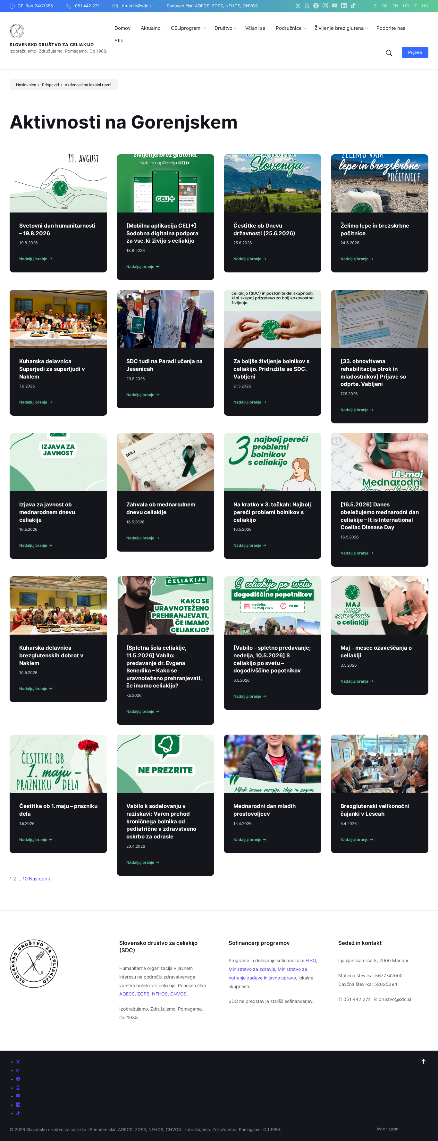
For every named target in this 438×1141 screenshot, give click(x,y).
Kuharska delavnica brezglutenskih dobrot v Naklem (51, 655)
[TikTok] (353, 6)
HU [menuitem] (425, 5)
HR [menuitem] (406, 5)
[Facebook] (316, 6)
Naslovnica (26, 84)
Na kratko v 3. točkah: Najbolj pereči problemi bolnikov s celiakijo (272, 512)
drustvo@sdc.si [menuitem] (137, 5)
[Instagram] (325, 6)
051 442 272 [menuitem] (87, 5)
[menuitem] (122, 28)
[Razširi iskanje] (389, 53)
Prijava (415, 52)
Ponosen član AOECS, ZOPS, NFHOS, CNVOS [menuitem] (212, 5)
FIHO (311, 960)
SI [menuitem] (375, 5)
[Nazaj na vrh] (423, 1061)
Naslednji (39, 879)
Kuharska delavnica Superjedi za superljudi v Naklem (52, 368)
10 (25, 879)
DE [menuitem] (385, 5)
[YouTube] (334, 6)
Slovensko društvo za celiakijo (52, 44)
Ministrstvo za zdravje (252, 969)
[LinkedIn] (344, 6)
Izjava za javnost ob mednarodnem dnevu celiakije (47, 512)
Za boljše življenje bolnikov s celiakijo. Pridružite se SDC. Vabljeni (271, 368)
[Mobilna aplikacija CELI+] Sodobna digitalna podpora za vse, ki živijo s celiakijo (162, 233)
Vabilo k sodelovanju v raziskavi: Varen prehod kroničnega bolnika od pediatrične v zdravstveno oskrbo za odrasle (161, 821)
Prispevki (50, 84)
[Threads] (307, 6)
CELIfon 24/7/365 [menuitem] (35, 5)
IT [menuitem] (415, 5)
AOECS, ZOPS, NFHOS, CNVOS (153, 993)
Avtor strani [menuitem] (388, 1128)
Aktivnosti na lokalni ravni (88, 84)
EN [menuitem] (395, 5)
